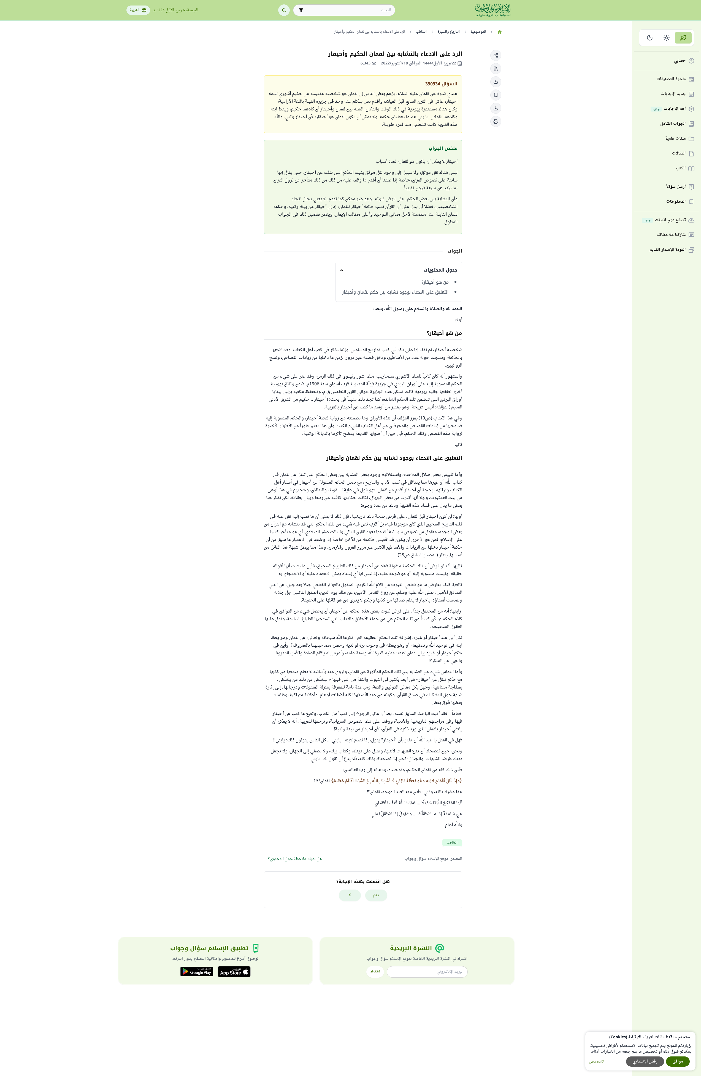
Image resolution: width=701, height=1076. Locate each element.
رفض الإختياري (645, 1061)
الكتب (681, 168)
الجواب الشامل (673, 124)
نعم (376, 895)
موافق (678, 1061)
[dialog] (640, 1051)
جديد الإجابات (673, 94)
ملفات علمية (675, 139)
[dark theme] (650, 38)
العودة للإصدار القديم (667, 250)
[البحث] (284, 10)
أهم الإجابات (669, 109)
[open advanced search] (301, 10)
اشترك (375, 971)
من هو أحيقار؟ (435, 282)
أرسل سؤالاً (676, 187)
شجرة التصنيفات (671, 79)
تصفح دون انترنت (665, 220)
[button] (495, 55)
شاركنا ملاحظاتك (671, 235)
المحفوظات (676, 202)
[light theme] (666, 38)
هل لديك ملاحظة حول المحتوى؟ (295, 859)
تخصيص (596, 1061)
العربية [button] (134, 10)
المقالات (679, 154)
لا (349, 895)
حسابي (680, 61)
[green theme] (683, 38)
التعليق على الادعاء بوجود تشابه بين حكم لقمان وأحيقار (395, 292)
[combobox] (348, 10)
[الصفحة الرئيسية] (500, 32)
